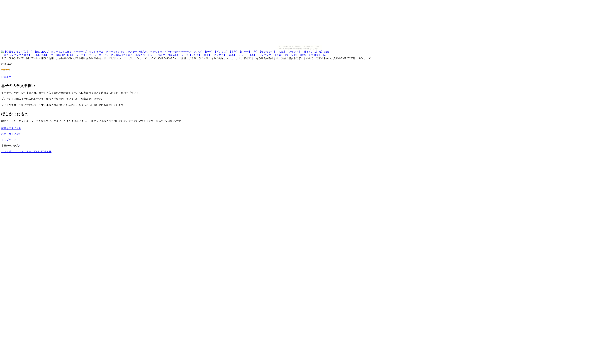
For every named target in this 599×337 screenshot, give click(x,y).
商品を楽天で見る (11, 128)
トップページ (8, 140)
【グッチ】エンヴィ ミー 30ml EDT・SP (26, 151)
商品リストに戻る (11, 134)
